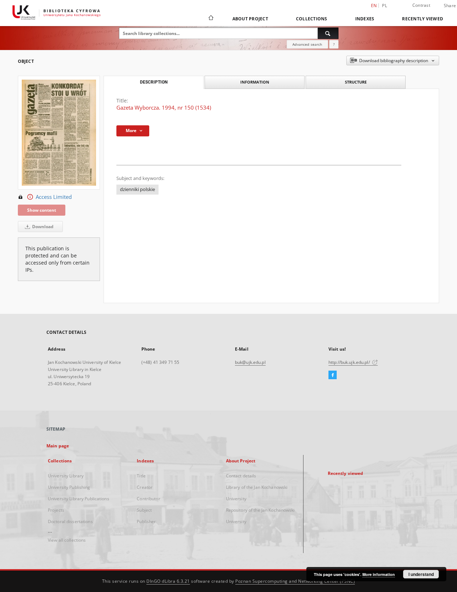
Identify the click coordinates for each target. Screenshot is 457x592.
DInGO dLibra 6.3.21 (168, 581)
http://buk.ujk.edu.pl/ (349, 362)
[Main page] (210, 18)
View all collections (67, 540)
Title (141, 476)
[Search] (328, 33)
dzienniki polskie (137, 189)
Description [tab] (153, 82)
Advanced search (307, 44)
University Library (66, 476)
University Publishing (69, 487)
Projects (56, 510)
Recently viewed (422, 19)
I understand (421, 574)
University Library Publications (78, 499)
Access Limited (54, 197)
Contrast (421, 5)
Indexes (365, 19)
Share (450, 6)
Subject (144, 510)
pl (384, 5)
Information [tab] (254, 82)
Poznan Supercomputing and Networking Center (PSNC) (295, 581)
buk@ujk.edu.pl (250, 362)
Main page (57, 446)
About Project (250, 19)
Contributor (148, 499)
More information (378, 574)
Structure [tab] (356, 82)
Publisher (146, 521)
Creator (144, 487)
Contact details (241, 476)
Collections (311, 19)
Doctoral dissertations (70, 521)
